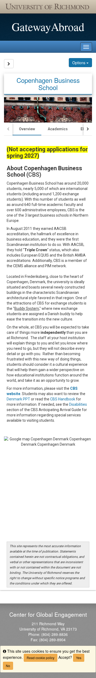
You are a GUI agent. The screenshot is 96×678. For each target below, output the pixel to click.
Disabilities (78, 404)
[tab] (27, 129)
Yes (78, 657)
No (8, 665)
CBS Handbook (62, 399)
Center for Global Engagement (48, 614)
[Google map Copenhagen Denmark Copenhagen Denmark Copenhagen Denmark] (48, 487)
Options (79, 62)
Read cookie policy (40, 657)
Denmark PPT (18, 399)
